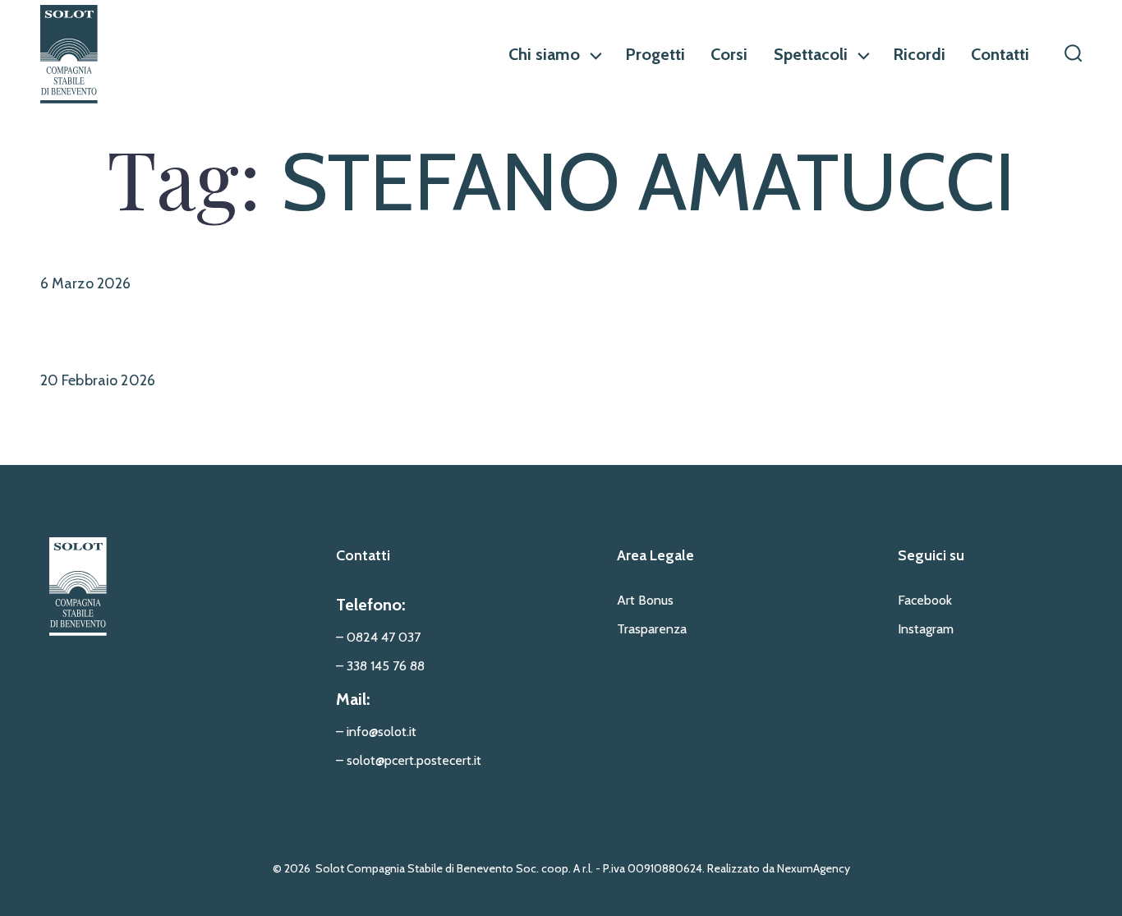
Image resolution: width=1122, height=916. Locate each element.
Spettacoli (811, 54)
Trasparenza (652, 629)
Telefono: (370, 605)
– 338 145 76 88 (380, 666)
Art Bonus (645, 600)
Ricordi (919, 54)
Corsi (728, 54)
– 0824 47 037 (378, 637)
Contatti (1000, 54)
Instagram (926, 629)
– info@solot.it (376, 731)
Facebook (925, 600)
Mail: (353, 699)
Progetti (655, 54)
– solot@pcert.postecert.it (408, 760)
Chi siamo (544, 54)
